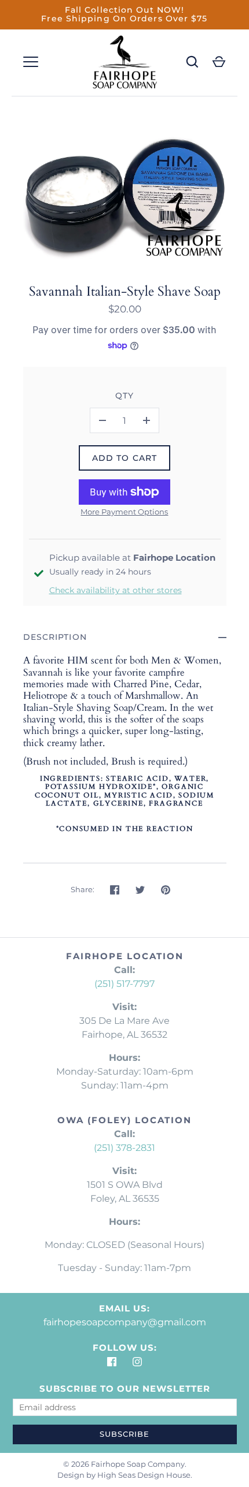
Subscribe (124, 1433)
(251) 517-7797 (124, 983)
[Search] (192, 61)
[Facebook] (111, 1362)
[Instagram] (137, 1362)
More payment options (124, 511)
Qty (124, 395)
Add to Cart (124, 458)
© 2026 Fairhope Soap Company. (124, 1464)
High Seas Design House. (144, 1474)
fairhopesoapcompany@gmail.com (124, 1322)
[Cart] (219, 61)
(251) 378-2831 (124, 1147)
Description (55, 637)
